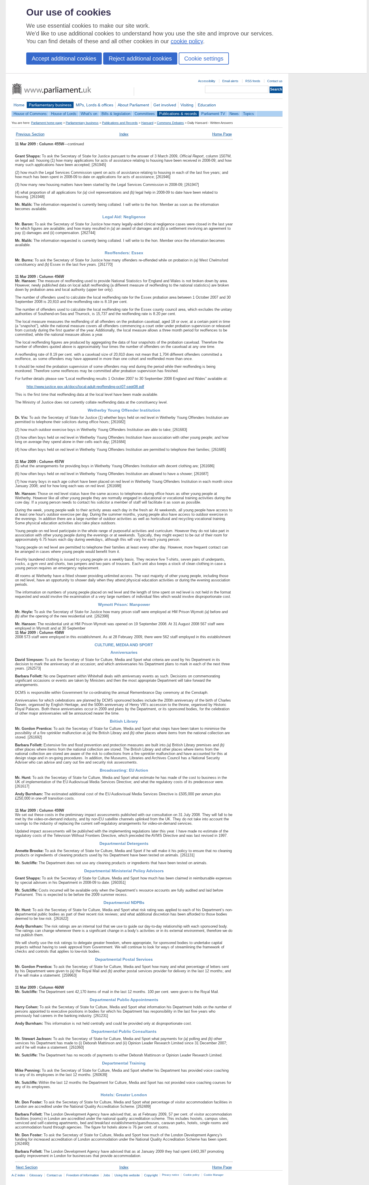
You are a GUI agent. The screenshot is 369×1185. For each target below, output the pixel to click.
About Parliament (133, 105)
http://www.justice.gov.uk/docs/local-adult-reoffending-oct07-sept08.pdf (85, 387)
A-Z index (18, 1175)
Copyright (151, 1175)
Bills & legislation (115, 114)
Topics (248, 114)
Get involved (164, 105)
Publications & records (178, 114)
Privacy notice (170, 1174)
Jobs (106, 1175)
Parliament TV (213, 114)
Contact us (275, 81)
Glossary (35, 1175)
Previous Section (30, 134)
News (234, 114)
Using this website (127, 1175)
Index (124, 134)
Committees (145, 114)
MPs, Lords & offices (94, 105)
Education (207, 105)
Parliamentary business (50, 105)
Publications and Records (120, 123)
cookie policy (187, 41)
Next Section (26, 1167)
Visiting (186, 105)
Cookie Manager (213, 1174)
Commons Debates (170, 123)
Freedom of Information (82, 1175)
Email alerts (230, 81)
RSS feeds (252, 81)
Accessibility (206, 81)
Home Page (222, 134)
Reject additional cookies (140, 58)
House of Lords (63, 114)
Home (19, 105)
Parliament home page (46, 123)
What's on (89, 114)
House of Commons (30, 114)
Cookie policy (191, 1174)
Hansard (147, 123)
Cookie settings (203, 58)
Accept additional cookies (64, 58)
